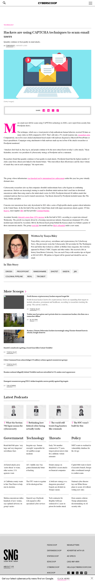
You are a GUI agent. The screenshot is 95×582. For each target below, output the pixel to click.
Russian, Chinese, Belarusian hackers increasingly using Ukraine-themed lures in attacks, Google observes (57, 332)
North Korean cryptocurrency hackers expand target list (48, 296)
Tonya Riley (10, 46)
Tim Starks (11, 386)
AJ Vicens (34, 320)
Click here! (63, 578)
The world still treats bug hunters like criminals (58, 425)
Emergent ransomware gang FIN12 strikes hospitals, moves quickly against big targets (36, 381)
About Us (9, 566)
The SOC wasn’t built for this (80, 424)
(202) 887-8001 (73, 561)
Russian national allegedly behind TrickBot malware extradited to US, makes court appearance (39, 372)
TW (72, 572)
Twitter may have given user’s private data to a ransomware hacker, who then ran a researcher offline (58, 315)
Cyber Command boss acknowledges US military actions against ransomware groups (35, 360)
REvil (29, 276)
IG (81, 572)
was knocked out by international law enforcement (46, 178)
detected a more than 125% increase (31, 217)
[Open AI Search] (7, 2)
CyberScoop (53, 567)
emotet (54, 271)
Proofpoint (23, 271)
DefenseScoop (54, 550)
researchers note (84, 135)
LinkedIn (77, 572)
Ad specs (71, 556)
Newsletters (73, 545)
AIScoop (51, 572)
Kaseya (6, 210)
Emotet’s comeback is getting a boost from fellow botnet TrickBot (28, 348)
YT (85, 572)
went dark (35, 225)
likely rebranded (59, 225)
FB (68, 572)
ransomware (39, 271)
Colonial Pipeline (43, 210)
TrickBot (41, 276)
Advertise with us (75, 550)
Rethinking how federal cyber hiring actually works (35, 425)
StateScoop (53, 556)
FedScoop (52, 545)
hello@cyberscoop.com (79, 567)
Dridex (9, 271)
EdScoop (51, 561)
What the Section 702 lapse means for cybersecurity (13, 425)
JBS (21, 210)
